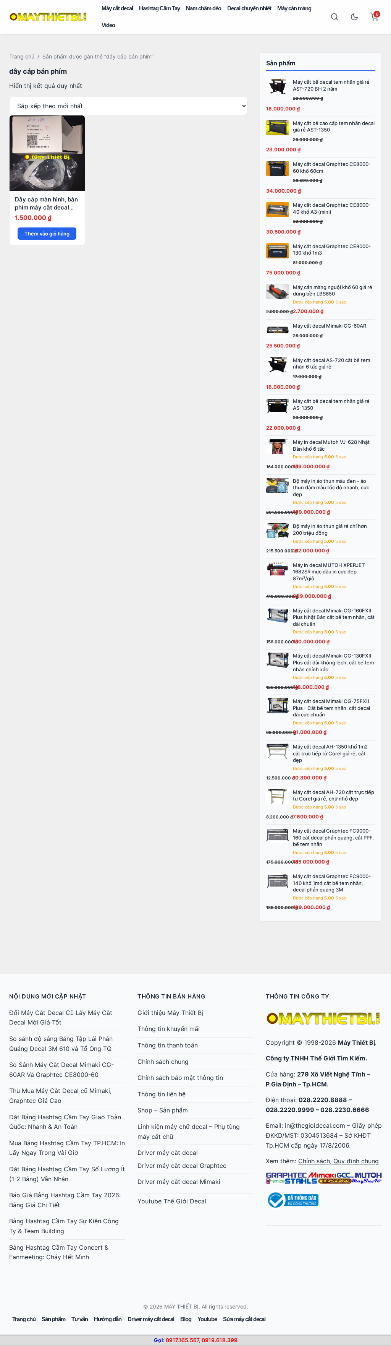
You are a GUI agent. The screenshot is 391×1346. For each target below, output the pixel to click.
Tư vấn (79, 1319)
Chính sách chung (163, 1061)
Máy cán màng (294, 8)
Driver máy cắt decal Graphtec (181, 1165)
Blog (185, 1319)
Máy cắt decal (117, 8)
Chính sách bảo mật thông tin (180, 1077)
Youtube (207, 1319)
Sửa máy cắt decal (244, 1319)
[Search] (334, 16)
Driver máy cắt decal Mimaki (178, 1181)
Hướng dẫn (107, 1319)
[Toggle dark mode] (354, 16)
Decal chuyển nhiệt (249, 8)
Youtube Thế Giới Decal (171, 1201)
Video (108, 25)
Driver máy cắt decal (167, 1152)
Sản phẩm (53, 1319)
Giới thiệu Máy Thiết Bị (170, 1012)
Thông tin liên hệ (161, 1094)
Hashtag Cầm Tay (159, 8)
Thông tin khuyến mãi (168, 1029)
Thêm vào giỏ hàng (46, 234)
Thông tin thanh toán (167, 1045)
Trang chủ (21, 56)
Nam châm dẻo (203, 8)
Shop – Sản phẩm (162, 1110)
